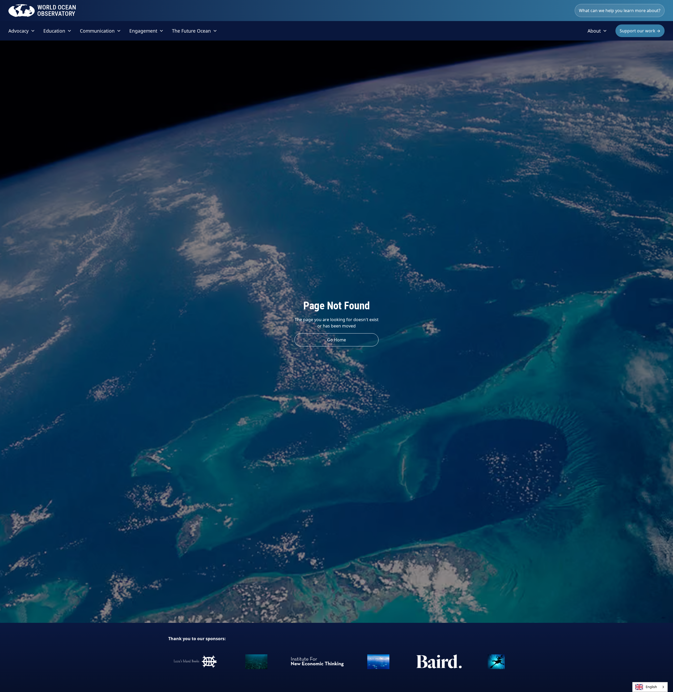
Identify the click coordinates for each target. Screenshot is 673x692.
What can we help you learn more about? (619, 10)
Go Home (336, 340)
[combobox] (650, 687)
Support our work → (640, 31)
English (651, 686)
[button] (21, 31)
